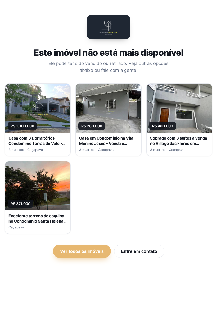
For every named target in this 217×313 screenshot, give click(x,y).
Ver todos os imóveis (82, 251)
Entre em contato (139, 251)
